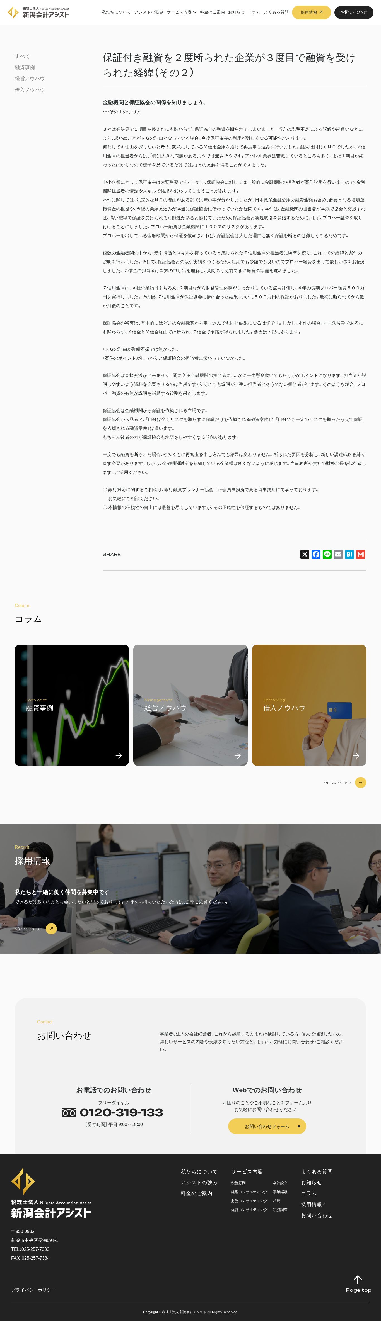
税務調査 (280, 1210)
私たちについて (116, 12)
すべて (22, 56)
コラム (254, 12)
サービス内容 (179, 12)
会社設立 (280, 1183)
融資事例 (25, 67)
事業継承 (280, 1192)
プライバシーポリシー (33, 1290)
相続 (276, 1201)
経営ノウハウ (30, 78)
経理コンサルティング (249, 1192)
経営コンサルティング (249, 1210)
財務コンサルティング (249, 1201)
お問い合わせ (354, 12)
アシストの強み (149, 12)
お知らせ (236, 12)
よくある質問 (276, 12)
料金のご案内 (212, 12)
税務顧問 (238, 1183)
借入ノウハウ (30, 90)
